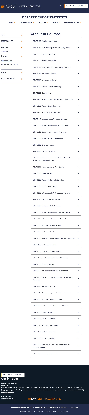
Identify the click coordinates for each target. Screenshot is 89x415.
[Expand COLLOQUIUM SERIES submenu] (21, 78)
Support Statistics (75, 6)
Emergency (53, 407)
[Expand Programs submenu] (21, 56)
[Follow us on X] (61, 5)
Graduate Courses (6, 60)
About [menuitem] (9, 23)
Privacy (64, 407)
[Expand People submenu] (21, 72)
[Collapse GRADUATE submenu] (21, 47)
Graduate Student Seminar (9, 64)
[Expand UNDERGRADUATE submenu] (21, 41)
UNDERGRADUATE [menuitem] (24, 23)
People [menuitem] (54, 23)
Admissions (4, 51)
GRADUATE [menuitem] (41, 23)
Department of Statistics (44, 17)
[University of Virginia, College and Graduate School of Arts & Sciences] (20, 7)
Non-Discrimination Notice (21, 407)
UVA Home (74, 407)
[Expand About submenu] (21, 34)
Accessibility (40, 407)
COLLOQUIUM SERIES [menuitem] (70, 23)
